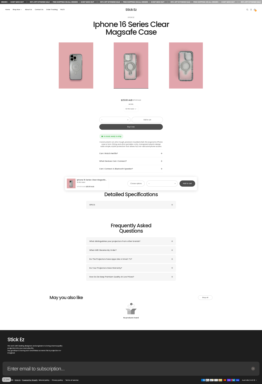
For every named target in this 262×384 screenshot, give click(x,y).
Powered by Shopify (30, 380)
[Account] (251, 9)
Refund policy (44, 380)
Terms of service (71, 380)
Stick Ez (18, 380)
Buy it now (131, 127)
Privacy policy (57, 380)
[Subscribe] (253, 369)
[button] (247, 9)
